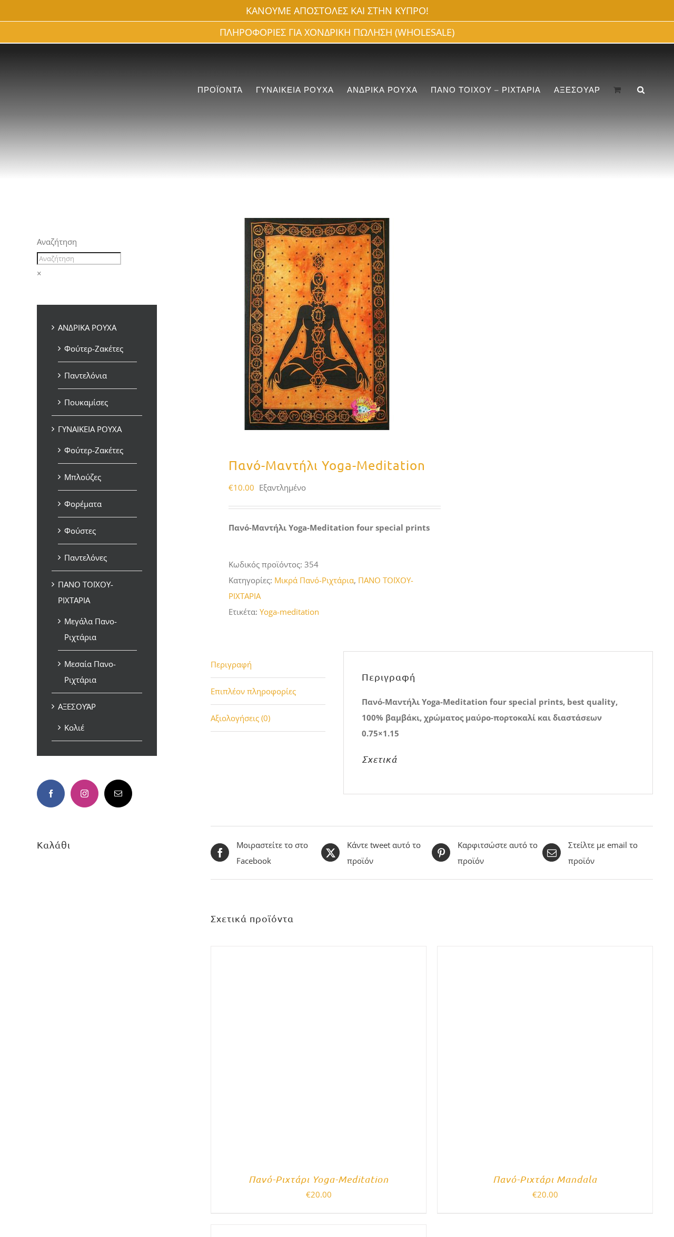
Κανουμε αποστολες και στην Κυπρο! (337, 10)
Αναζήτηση (57, 241)
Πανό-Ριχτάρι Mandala (545, 1179)
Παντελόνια (85, 375)
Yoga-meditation (289, 611)
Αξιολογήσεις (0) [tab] (240, 718)
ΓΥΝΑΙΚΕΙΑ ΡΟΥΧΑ (90, 429)
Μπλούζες (82, 477)
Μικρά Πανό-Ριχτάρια (314, 580)
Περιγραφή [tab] (231, 664)
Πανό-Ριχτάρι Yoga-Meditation (319, 1179)
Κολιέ (74, 727)
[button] (641, 89)
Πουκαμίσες (86, 402)
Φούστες (80, 530)
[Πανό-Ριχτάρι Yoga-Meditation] (318, 954)
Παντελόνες (85, 557)
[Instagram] (84, 793)
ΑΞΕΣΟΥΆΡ (77, 706)
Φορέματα (83, 503)
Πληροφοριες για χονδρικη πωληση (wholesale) (337, 32)
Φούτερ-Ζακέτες (93, 348)
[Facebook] (51, 793)
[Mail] (118, 793)
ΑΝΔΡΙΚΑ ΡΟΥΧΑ (87, 327)
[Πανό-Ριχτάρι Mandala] (545, 954)
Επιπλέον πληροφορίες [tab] (253, 691)
